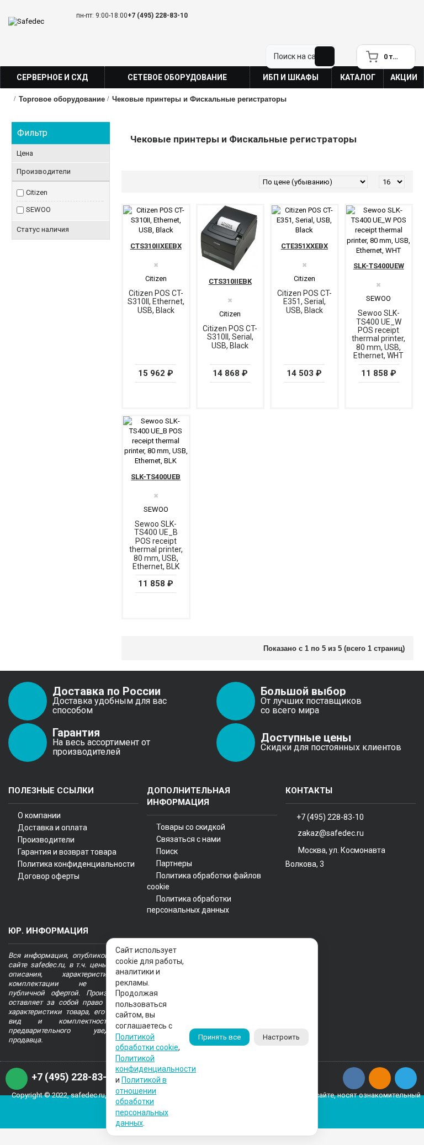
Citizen (36, 192)
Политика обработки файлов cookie (204, 881)
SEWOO (38, 209)
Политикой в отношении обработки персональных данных (141, 1101)
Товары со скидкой (190, 827)
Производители (46, 839)
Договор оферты (49, 876)
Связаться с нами (188, 839)
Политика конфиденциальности (76, 864)
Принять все (219, 1037)
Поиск (167, 851)
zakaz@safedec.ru (331, 832)
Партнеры (174, 863)
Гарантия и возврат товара (67, 851)
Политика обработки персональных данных (189, 904)
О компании (39, 815)
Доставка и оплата (52, 827)
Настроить (281, 1037)
